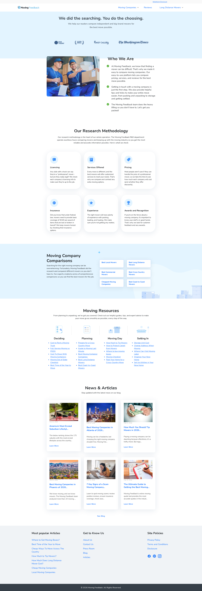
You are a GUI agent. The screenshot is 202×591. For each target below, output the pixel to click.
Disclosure (152, 548)
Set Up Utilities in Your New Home (143, 364)
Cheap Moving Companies (44, 568)
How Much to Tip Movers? (44, 556)
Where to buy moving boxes (115, 352)
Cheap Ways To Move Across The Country (48, 550)
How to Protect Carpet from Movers (115, 347)
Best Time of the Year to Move (60, 366)
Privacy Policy (153, 540)
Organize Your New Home (142, 358)
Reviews (148, 7)
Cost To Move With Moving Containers (58, 355)
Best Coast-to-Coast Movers (87, 366)
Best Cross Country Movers (136, 273)
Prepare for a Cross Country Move (86, 344)
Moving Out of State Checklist (58, 361)
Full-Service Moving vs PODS (60, 350)
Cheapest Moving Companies (109, 283)
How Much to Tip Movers (116, 343)
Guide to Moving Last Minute (87, 350)
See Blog (101, 515)
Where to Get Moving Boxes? (46, 540)
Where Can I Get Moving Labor (144, 352)
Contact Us (88, 544)
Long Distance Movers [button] (170, 7)
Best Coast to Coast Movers (137, 283)
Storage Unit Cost (141, 343)
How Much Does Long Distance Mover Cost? (46, 562)
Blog (85, 553)
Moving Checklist (113, 357)
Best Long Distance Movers (136, 263)
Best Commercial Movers (108, 273)
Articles (86, 557)
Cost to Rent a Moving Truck (59, 344)
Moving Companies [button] (127, 7)
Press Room (88, 548)
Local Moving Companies (43, 572)
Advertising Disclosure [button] (160, 2)
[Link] (28, 7)
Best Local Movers (109, 262)
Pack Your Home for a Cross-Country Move (115, 361)
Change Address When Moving (144, 347)
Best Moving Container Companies (87, 355)
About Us (87, 540)
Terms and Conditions (157, 544)
